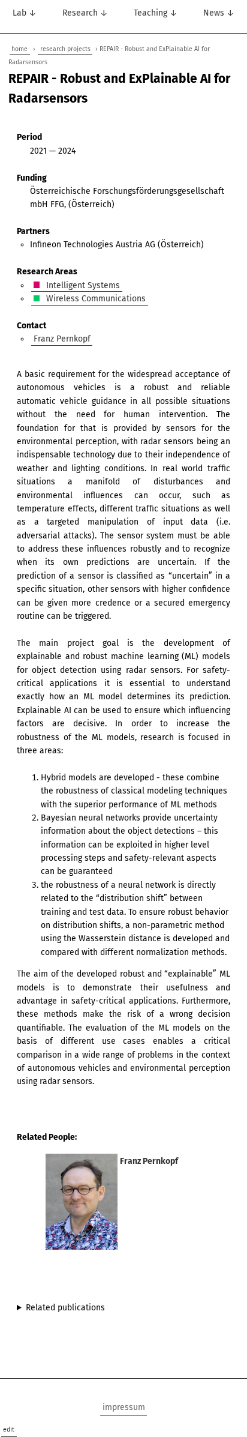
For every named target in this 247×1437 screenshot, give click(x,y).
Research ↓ (85, 13)
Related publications (65, 1308)
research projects (65, 49)
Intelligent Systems (82, 285)
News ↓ (218, 13)
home (19, 49)
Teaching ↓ (155, 13)
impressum (124, 1407)
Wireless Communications (95, 299)
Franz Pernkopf (62, 339)
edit (8, 1429)
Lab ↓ (25, 13)
